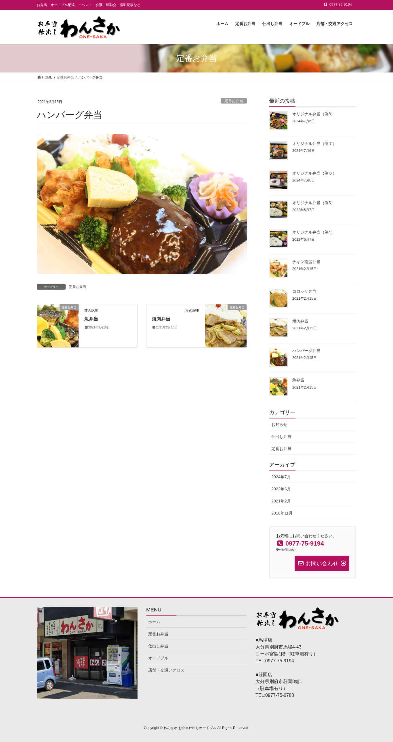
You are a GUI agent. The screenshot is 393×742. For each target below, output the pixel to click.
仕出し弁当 (281, 436)
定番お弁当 (233, 101)
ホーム (154, 621)
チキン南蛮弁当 (306, 261)
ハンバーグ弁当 (306, 350)
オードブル (158, 658)
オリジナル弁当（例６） (314, 173)
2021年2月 (281, 501)
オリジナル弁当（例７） (314, 143)
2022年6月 (281, 489)
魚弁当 (91, 318)
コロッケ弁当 (304, 291)
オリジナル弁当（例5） (313, 202)
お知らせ (279, 424)
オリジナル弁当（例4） (313, 232)
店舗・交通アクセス (166, 670)
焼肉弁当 (161, 318)
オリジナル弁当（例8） (313, 114)
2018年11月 (282, 513)
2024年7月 (281, 477)
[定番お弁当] (58, 325)
